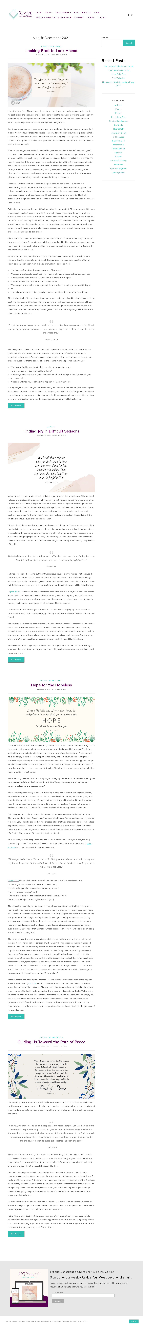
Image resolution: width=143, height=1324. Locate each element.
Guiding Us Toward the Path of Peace (51, 1041)
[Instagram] (132, 15)
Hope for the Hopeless (51, 685)
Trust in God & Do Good (118, 70)
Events (118, 113)
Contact (102, 17)
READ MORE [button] (82, 1321)
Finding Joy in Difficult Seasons (51, 431)
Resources (118, 164)
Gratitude (118, 125)
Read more (16, 406)
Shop (96, 13)
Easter (118, 109)
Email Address (57, 1292)
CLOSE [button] (133, 1321)
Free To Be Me (118, 78)
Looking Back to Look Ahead (51, 50)
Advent (51, 427)
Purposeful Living (51, 46)
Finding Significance (118, 121)
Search (105, 37)
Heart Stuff (56, 681)
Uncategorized (118, 172)
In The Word (56, 1038)
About (48, 13)
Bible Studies (62, 13)
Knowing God (118, 141)
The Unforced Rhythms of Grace (118, 66)
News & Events (118, 148)
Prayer (118, 156)
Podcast (86, 13)
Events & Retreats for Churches (52, 17)
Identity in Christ (118, 133)
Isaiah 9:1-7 (13, 880)
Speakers (79, 17)
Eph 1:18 (32, 983)
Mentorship (118, 144)
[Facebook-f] (128, 15)
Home (38, 13)
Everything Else (118, 117)
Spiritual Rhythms (118, 168)
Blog (76, 13)
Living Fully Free (118, 74)
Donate (90, 17)
